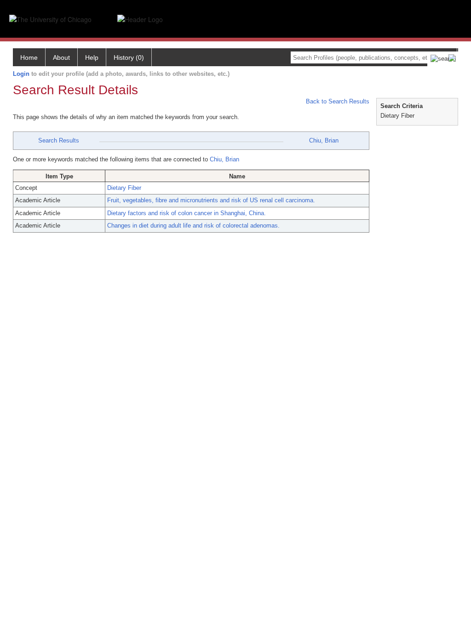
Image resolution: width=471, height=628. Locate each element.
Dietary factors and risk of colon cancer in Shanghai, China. (186, 213)
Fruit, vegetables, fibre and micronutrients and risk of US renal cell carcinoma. (211, 200)
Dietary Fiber (124, 187)
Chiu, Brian (324, 140)
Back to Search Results (336, 101)
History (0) (129, 57)
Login (21, 73)
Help (91, 57)
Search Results (58, 140)
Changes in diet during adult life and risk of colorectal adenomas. (193, 225)
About (61, 57)
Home (29, 57)
